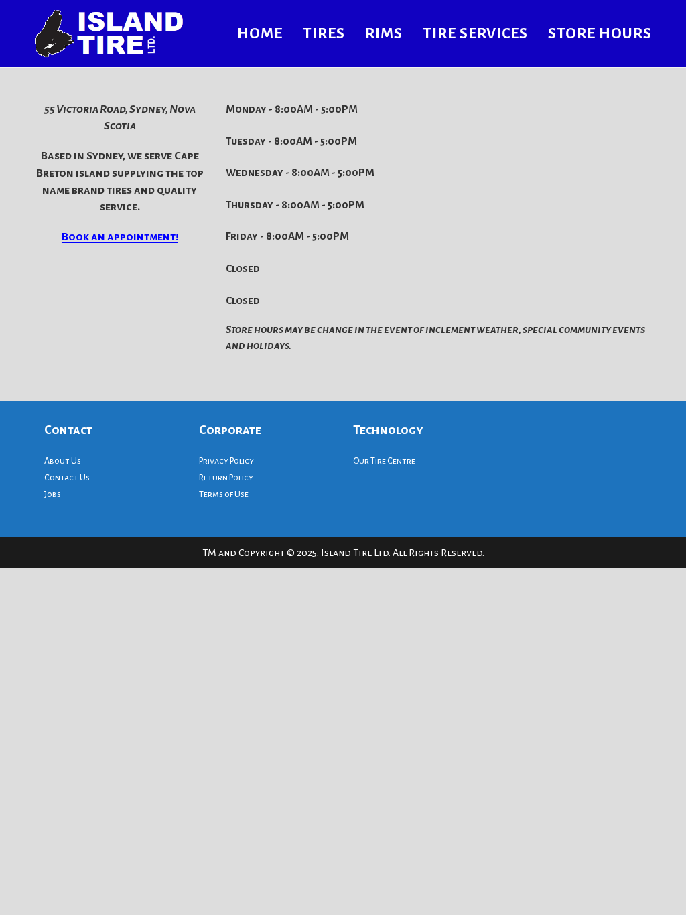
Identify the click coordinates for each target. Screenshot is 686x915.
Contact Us (67, 477)
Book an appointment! (120, 237)
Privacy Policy (226, 461)
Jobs (52, 494)
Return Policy (226, 477)
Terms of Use (224, 494)
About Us (62, 461)
